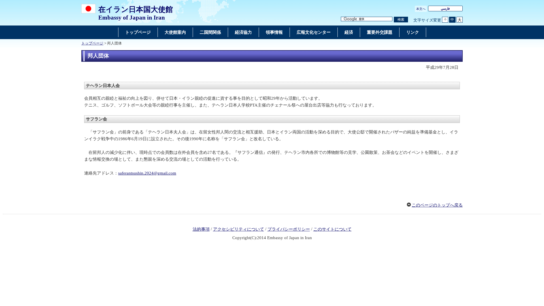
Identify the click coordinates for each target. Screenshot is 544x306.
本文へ (421, 8)
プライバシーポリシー (288, 229)
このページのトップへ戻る (437, 205)
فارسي (445, 8)
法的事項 (201, 229)
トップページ (92, 43)
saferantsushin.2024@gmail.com (147, 173)
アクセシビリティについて (238, 229)
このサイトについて (332, 229)
